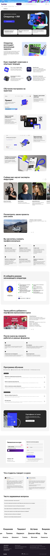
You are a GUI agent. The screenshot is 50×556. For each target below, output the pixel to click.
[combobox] (28, 447)
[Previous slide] (43, 179)
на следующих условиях (35, 460)
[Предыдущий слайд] (29, 232)
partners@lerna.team (6, 550)
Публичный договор (17, 545)
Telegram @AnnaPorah (7, 549)
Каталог (2, 6)
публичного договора (35, 461)
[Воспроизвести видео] (15, 226)
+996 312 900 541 (6, 545)
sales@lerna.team (6, 547)
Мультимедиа (5, 6)
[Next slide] (45, 179)
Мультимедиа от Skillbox (11, 6)
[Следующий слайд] (33, 232)
